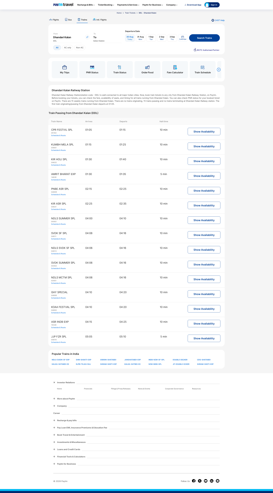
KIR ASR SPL (58, 203)
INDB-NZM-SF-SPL (157, 360)
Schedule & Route (58, 135)
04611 (53, 236)
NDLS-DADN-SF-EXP (61, 360)
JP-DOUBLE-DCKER (181, 364)
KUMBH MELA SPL (62, 144)
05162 (53, 133)
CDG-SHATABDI (203, 360)
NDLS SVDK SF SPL (63, 247)
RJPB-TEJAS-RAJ (83, 364)
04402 (54, 266)
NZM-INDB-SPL (155, 364)
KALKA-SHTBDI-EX (132, 364)
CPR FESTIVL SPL (62, 129)
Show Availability (204, 131)
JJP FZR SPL (58, 336)
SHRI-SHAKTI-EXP (83, 360)
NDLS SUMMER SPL (63, 218)
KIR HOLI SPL (59, 159)
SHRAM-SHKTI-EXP (108, 364)
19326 (53, 325)
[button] (183, 38)
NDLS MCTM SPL (61, 277)
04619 (54, 340)
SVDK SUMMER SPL (63, 262)
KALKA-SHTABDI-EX (60, 364)
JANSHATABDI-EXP (132, 360)
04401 (54, 221)
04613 (54, 251)
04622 (54, 162)
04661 (54, 148)
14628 (53, 177)
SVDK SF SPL (59, 233)
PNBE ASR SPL (60, 188)
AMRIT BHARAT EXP (63, 174)
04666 (54, 295)
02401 (53, 281)
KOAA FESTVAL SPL (63, 307)
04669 (54, 192)
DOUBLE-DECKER (180, 360)
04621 (53, 207)
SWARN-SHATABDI (108, 360)
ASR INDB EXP (60, 321)
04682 (54, 310)
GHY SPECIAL (59, 292)
